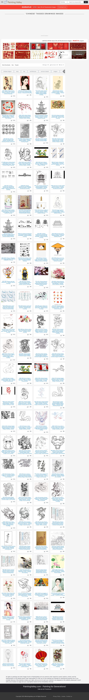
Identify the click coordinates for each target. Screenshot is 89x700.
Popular (16, 65)
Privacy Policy (56, 696)
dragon (55, 71)
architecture (33, 71)
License (63, 696)
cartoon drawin (45, 71)
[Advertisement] (44, 25)
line (24, 71)
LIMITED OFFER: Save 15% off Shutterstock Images (57, 40)
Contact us (69, 696)
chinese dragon (7, 71)
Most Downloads (6, 65)
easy (17, 71)
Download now (62, 7)
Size (13, 65)
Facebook (48, 689)
